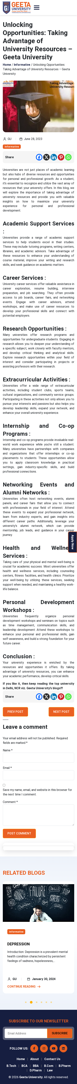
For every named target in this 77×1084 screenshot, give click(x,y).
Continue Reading (21, 986)
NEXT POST (61, 711)
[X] (46, 157)
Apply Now (72, 542)
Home (21, 1059)
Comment (10, 802)
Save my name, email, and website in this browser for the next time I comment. (37, 792)
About (34, 1059)
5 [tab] (46, 1002)
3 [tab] (36, 1002)
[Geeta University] (17, 7)
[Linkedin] (53, 157)
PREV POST (15, 711)
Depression (18, 944)
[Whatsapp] (68, 157)
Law (50, 1070)
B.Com (48, 1066)
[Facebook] (39, 157)
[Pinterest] (61, 157)
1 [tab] (26, 1002)
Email (7, 768)
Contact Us (52, 1059)
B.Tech (11, 1066)
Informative (12, 146)
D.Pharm (36, 1070)
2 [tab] (31, 1002)
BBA (36, 1066)
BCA (24, 1066)
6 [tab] (51, 1002)
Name (8, 750)
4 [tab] (41, 1002)
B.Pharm (65, 1066)
